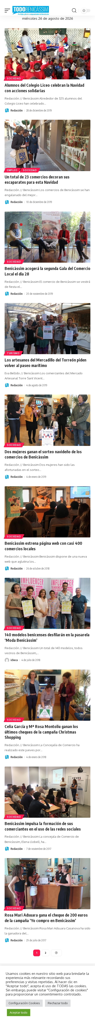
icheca (14, 660)
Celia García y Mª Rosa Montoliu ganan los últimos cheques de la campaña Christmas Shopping (41, 732)
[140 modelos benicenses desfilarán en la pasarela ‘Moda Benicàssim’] (47, 603)
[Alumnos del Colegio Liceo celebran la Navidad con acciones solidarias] (47, 53)
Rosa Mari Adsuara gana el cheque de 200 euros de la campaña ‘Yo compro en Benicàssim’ (46, 917)
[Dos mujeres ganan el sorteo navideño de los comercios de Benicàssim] (47, 420)
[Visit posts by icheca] (7, 660)
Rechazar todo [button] (58, 1003)
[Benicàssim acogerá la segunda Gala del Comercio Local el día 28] (47, 237)
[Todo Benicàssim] (30, 11)
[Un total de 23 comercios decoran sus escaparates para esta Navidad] (47, 145)
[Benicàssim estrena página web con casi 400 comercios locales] (47, 511)
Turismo (13, 353)
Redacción (17, 110)
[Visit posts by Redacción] (7, 110)
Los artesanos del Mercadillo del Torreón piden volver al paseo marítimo (45, 362)
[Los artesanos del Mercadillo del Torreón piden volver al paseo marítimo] (47, 328)
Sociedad (14, 78)
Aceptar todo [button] (18, 1012)
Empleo (12, 170)
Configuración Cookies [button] (24, 1003)
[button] (8, 11)
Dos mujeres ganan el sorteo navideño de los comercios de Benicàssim (43, 454)
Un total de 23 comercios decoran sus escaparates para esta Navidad (37, 179)
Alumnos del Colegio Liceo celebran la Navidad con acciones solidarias (44, 88)
